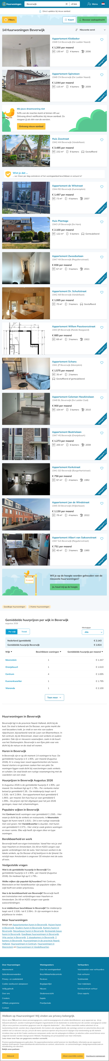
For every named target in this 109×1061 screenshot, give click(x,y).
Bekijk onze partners (10, 1049)
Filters (12, 19)
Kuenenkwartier (13, 681)
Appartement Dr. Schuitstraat (69, 291)
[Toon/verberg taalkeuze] (103, 4)
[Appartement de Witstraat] (26, 198)
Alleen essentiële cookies (73, 1056)
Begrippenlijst (46, 984)
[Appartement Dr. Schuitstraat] (26, 303)
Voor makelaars (84, 984)
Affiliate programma (10, 1003)
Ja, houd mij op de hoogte (65, 587)
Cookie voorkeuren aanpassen (15, 984)
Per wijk (12, 631)
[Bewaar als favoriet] (102, 40)
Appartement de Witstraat (67, 185)
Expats (43, 998)
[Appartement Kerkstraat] (26, 479)
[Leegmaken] (66, 4)
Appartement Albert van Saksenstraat (74, 537)
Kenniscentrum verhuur (87, 988)
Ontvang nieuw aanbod (31, 126)
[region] (54, 1036)
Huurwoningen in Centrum (24, 943)
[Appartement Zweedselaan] (26, 268)
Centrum (9, 674)
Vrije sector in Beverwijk (14, 937)
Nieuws (43, 988)
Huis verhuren (84, 974)
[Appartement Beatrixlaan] (26, 444)
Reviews (43, 979)
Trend (24, 631)
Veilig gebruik (7, 988)
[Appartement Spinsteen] (26, 86)
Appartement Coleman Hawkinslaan (73, 396)
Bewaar (93, 19)
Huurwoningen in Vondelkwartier (33, 947)
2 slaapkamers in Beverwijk (40, 937)
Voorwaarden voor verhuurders (91, 969)
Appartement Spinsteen (66, 73)
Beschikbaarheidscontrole (51, 974)
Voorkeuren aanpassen (95, 1056)
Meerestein (11, 660)
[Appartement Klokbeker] (26, 51)
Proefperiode (45, 1003)
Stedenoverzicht (47, 993)
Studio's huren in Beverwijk (28, 927)
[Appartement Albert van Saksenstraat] (26, 550)
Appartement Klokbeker (66, 38)
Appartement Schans (64, 361)
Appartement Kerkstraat (66, 467)
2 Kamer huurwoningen (39, 607)
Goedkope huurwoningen (14, 607)
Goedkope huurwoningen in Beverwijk (40, 934)
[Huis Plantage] (26, 233)
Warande (10, 688)
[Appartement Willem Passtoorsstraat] (26, 338)
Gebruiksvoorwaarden (11, 974)
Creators (6, 998)
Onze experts (83, 993)
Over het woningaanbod (50, 969)
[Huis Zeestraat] (26, 151)
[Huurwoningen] (11, 4)
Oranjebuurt (11, 667)
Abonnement (7, 969)
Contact (5, 1008)
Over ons (6, 993)
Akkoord (10, 1056)
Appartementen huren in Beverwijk (29, 924)
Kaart (71, 19)
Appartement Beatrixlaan (66, 431)
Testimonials (83, 979)
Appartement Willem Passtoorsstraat (73, 326)
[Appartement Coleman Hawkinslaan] (26, 409)
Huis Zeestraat (60, 138)
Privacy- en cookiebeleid (12, 979)
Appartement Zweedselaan (67, 256)
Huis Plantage (60, 220)
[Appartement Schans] (26, 374)
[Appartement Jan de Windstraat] (26, 514)
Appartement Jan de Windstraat (70, 502)
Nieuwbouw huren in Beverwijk (28, 931)
